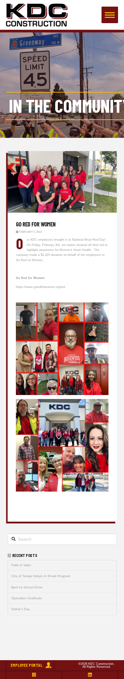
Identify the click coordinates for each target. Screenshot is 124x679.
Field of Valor (21, 565)
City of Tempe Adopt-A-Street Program (40, 576)
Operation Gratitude (26, 598)
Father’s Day (20, 609)
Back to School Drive (26, 587)
